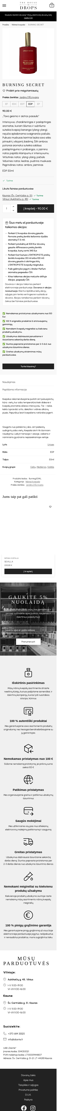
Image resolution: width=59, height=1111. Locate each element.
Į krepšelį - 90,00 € (36, 208)
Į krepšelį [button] (28, 571)
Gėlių (33, 467)
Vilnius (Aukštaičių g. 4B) (15, 199)
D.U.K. (28, 1094)
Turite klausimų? (28, 366)
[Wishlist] (50, 506)
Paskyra (28, 1099)
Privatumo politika (28, 1089)
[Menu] (7, 5)
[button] (51, 5)
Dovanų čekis (28, 1075)
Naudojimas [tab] (8, 382)
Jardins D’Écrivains (29, 97)
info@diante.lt (15, 1039)
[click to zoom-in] (28, 53)
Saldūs (50, 467)
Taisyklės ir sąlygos (28, 1085)
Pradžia (5, 25)
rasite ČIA (28, 18)
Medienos (41, 467)
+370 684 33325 (16, 1033)
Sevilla (8, 561)
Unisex (51, 444)
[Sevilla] (28, 529)
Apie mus (28, 1080)
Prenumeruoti (28, 641)
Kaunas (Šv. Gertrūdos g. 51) (17, 195)
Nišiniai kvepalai (18, 25)
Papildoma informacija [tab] (14, 389)
